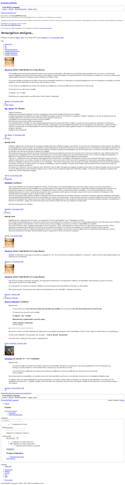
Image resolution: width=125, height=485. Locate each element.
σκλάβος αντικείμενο (11, 55)
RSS (6, 477)
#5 (5, 237)
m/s (6, 48)
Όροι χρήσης (9, 480)
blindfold (8, 183)
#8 (5, 345)
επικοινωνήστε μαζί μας (46, 28)
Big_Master (9, 109)
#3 (5, 177)
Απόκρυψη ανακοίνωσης (8, 13)
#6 (5, 263)
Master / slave (19, 37)
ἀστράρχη (9, 359)
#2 (5, 137)
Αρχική (7, 473)
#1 (5, 103)
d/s (5, 46)
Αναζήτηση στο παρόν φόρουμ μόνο (23, 444)
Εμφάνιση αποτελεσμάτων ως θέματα (28, 446)
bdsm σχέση (8, 44)
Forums (7, 403)
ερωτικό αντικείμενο (11, 49)
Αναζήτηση (12, 413)
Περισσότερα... (11, 458)
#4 (5, 211)
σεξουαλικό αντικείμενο (12, 51)
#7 (5, 296)
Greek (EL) (8, 466)
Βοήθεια (7, 471)
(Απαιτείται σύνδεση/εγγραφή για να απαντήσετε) (16, 393)
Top (6, 475)
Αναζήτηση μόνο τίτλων (19, 424)
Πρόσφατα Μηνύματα (15, 415)
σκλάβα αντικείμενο (11, 53)
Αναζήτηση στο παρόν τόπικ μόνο (22, 442)
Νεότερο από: (6, 436)
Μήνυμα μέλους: (7, 427)
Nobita (122, 400)
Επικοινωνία (8, 470)
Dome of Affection (12, 302)
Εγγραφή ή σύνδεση (9, 3)
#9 (5, 390)
